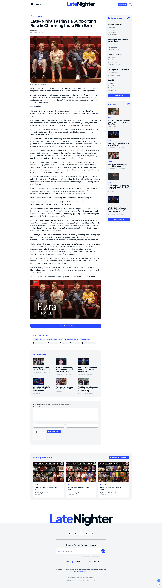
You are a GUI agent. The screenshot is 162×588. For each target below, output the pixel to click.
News (109, 117)
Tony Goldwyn (76, 343)
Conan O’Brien (52, 339)
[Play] (66, 299)
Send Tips (39, 4)
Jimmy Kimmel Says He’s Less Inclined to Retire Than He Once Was (119, 122)
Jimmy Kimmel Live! (40, 343)
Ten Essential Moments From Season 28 (64, 388)
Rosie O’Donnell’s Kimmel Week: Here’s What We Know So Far (88, 369)
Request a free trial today (84, 571)
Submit (103, 551)
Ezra (61, 339)
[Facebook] (70, 533)
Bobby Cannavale (40, 339)
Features (38, 16)
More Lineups (118, 95)
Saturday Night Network (44, 493)
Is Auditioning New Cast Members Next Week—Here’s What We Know (118, 187)
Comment (36, 407)
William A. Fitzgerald (89, 343)
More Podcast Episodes (118, 457)
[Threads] (87, 533)
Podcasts (38, 484)
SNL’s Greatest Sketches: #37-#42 (112, 489)
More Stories (118, 219)
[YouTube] (92, 533)
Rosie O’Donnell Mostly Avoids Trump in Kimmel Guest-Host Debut (64, 369)
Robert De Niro (54, 343)
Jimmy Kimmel (85, 339)
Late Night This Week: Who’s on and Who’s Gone (118, 144)
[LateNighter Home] (81, 4)
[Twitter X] (75, 533)
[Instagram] (81, 533)
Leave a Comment (64, 326)
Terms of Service (96, 556)
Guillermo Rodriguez (72, 339)
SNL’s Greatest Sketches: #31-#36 (79, 489)
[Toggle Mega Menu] (31, 4)
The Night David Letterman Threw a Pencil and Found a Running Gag (88, 389)
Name (35, 423)
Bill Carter (35, 30)
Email (69, 423)
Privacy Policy (87, 556)
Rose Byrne (65, 343)
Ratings (110, 205)
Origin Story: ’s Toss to (41, 389)
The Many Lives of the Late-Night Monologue (41, 368)
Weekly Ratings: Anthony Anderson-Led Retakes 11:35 (119, 210)
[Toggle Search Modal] (130, 4)
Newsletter (122, 4)
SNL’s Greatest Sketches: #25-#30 (47, 489)
